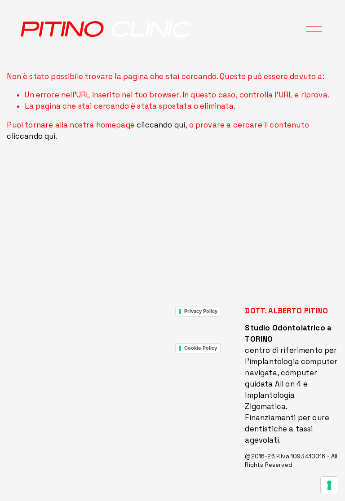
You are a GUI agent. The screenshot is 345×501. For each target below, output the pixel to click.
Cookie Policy (200, 348)
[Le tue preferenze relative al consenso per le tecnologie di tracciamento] (329, 485)
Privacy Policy (200, 311)
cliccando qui (161, 125)
